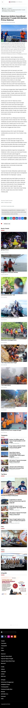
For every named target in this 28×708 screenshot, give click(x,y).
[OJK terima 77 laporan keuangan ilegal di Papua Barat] (4, 462)
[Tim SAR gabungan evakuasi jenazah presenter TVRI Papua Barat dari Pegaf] (14, 353)
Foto (2, 526)
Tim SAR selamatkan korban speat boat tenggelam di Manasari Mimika (12, 271)
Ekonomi (3, 663)
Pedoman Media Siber (6, 689)
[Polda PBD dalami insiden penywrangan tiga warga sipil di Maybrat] (4, 508)
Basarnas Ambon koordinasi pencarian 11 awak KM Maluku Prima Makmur (13, 10)
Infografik (4, 573)
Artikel (2, 674)
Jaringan (3, 679)
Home (5, 8)
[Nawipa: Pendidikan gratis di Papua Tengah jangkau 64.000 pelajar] (4, 441)
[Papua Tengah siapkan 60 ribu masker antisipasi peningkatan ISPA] (4, 521)
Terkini (3, 641)
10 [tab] (23, 571)
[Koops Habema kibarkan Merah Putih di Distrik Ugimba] (4, 448)
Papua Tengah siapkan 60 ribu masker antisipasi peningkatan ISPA (17, 521)
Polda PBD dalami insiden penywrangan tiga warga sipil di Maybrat (17, 508)
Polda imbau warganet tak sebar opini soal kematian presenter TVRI (13, 294)
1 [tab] (10, 548)
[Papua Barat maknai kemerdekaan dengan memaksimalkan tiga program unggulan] (4, 454)
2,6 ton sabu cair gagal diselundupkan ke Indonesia (12, 620)
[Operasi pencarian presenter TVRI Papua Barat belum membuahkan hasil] (14, 398)
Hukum (3, 669)
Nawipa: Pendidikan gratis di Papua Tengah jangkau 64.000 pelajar (17, 441)
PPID (2, 698)
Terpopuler (4, 435)
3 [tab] (14, 548)
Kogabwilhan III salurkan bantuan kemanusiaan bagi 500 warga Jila (17, 501)
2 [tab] (12, 548)
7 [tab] (17, 571)
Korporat (3, 696)
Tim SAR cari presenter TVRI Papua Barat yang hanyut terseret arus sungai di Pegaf (14, 429)
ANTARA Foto (4, 694)
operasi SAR (7, 223)
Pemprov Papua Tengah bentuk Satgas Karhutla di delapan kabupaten (12, 494)
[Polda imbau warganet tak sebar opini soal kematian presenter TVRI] (14, 285)
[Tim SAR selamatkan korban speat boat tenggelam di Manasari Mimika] (14, 263)
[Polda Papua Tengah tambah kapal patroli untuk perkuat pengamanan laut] (14, 308)
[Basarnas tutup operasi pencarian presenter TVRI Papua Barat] (14, 375)
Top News (4, 474)
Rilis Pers (3, 676)
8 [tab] (19, 571)
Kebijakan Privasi (5, 684)
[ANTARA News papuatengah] (15, 1)
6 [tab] (15, 571)
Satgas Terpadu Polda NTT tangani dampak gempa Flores (13, 249)
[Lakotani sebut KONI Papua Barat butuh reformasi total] (4, 468)
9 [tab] (21, 571)
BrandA (3, 691)
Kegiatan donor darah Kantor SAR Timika (12, 543)
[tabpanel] (14, 538)
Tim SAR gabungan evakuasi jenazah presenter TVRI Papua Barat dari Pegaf (14, 362)
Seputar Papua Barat (6, 656)
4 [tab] (16, 548)
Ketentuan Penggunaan (7, 682)
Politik (2, 666)
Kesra (9, 8)
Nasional (3, 654)
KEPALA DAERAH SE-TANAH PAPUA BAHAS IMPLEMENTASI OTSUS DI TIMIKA (13, 566)
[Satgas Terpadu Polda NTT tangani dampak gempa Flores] (14, 240)
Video (2, 550)
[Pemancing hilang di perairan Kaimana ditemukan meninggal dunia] (14, 330)
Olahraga (3, 671)
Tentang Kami (4, 686)
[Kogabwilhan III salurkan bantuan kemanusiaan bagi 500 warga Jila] (4, 501)
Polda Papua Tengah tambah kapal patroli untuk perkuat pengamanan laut (12, 316)
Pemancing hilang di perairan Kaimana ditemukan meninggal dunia (11, 339)
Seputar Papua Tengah (7, 658)
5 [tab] (18, 548)
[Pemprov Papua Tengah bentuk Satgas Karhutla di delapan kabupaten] (14, 486)
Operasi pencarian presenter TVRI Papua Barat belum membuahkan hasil (14, 407)
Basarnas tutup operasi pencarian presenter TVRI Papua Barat (13, 384)
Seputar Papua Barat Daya (8, 661)
